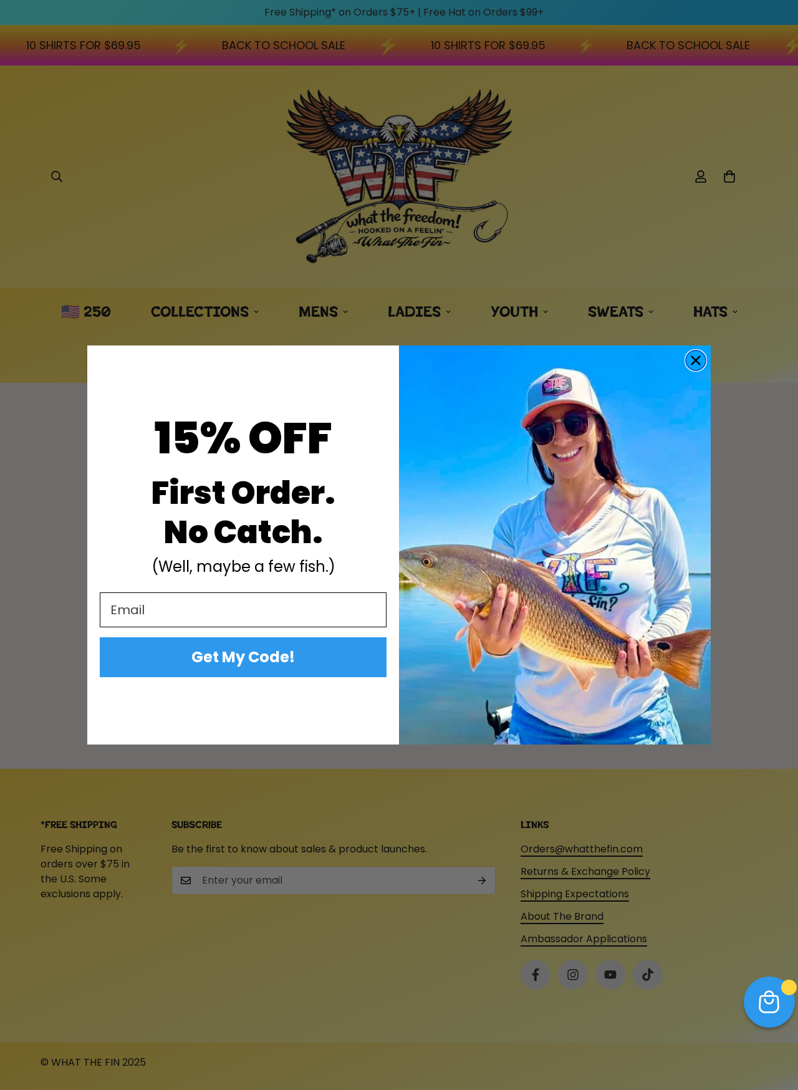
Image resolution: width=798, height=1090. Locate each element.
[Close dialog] (696, 360)
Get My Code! (243, 657)
